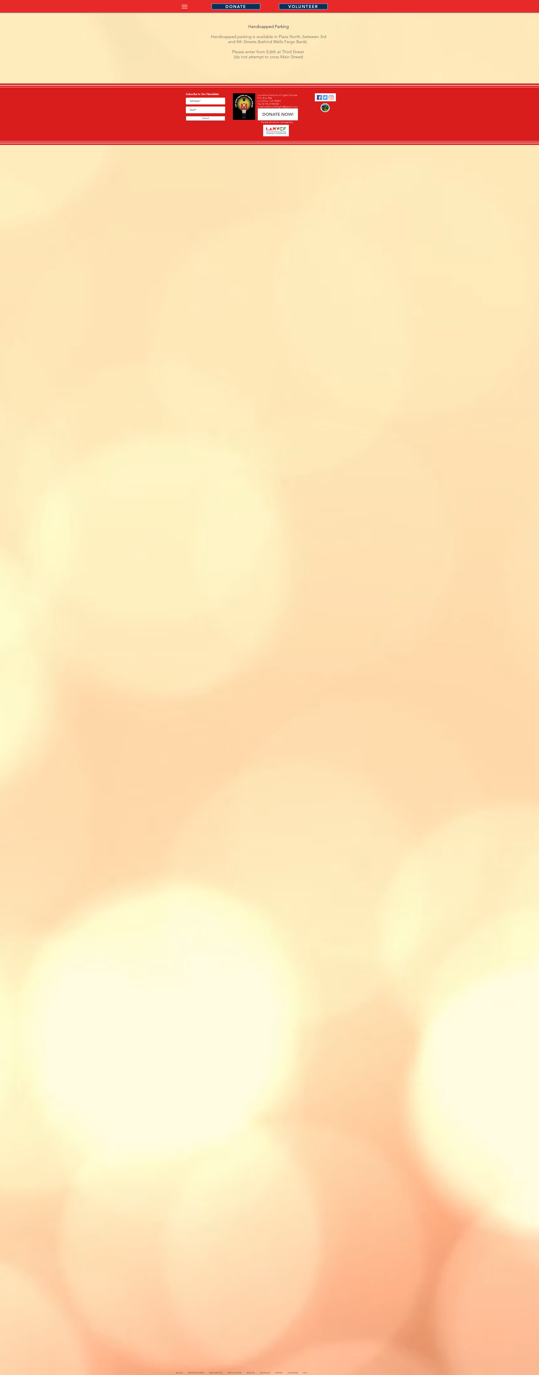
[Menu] (184, 6)
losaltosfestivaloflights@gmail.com (277, 106)
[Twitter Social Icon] (325, 97)
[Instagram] (331, 97)
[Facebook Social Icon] (319, 97)
